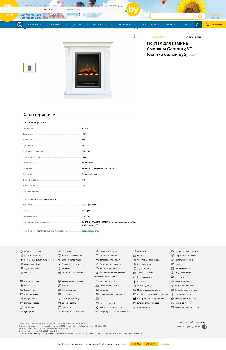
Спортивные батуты (33, 251)
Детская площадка (32, 255)
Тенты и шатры (182, 281)
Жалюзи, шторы (69, 290)
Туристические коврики (185, 298)
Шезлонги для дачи (108, 268)
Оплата (50, 3)
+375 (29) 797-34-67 (30, 15)
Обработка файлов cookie (74, 6)
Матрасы (104, 290)
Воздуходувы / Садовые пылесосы (115, 311)
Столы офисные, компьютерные (114, 294)
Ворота (140, 255)
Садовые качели (182, 268)
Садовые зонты (144, 268)
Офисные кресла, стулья (186, 290)
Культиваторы (143, 307)
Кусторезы (29, 311)
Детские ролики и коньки (186, 251)
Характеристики (72, 9)
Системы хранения (108, 255)
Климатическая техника (186, 285)
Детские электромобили (110, 260)
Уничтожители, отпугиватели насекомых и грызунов (110, 274)
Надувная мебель (145, 277)
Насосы (178, 264)
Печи (102, 298)
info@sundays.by (32, 333)
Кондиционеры (31, 298)
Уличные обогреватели (72, 272)
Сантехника (67, 294)
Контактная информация (78, 3)
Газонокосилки (181, 303)
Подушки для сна (31, 294)
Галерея (48, 9)
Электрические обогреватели (150, 298)
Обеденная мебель (183, 272)
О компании (26, 3)
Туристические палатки (110, 264)
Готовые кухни (30, 290)
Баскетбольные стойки (72, 255)
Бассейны (66, 251)
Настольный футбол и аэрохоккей (39, 260)
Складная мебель (32, 264)
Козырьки (179, 277)
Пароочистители (107, 281)
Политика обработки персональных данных (43, 6)
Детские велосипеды (71, 260)
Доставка (39, 3)
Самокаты (141, 251)
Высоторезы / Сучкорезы (73, 311)
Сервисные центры (90, 231)
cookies (125, 344)
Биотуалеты (29, 285)
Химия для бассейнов (109, 251)
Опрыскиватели (69, 303)
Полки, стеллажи (31, 281)
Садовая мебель (31, 268)
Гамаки (27, 272)
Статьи (61, 3)
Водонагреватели (183, 294)
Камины (65, 285)
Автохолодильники (145, 285)
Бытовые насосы (31, 303)
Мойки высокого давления (111, 307)
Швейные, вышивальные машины (152, 294)
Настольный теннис (184, 260)
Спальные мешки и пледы (74, 264)
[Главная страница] (25, 28)
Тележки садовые (107, 303)
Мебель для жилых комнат (149, 290)
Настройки (164, 344)
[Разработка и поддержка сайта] (204, 328)
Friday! (201, 322)
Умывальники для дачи (72, 281)
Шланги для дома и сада (148, 303)
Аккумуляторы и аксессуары (187, 307)
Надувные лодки (144, 264)
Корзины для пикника (109, 285)
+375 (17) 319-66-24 (30, 18)
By (212, 18)
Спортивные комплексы (186, 255)
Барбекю (66, 268)
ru (217, 18)
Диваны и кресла (145, 272)
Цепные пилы (68, 307)
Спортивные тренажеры (148, 260)
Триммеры (29, 307)
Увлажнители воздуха (71, 298)
